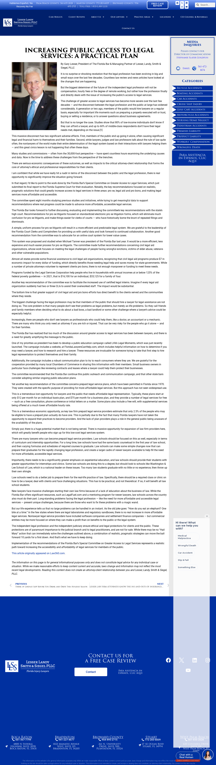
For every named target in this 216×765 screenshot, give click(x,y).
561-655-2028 (66, 3)
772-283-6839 (102, 3)
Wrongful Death (188, 147)
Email (186, 68)
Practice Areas (142, 17)
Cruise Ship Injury (189, 104)
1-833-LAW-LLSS (99, 6)
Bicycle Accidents (189, 88)
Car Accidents (187, 99)
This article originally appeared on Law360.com (38, 553)
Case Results (55, 17)
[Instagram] (182, 7)
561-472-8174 (202, 68)
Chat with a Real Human (188, 756)
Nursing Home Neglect (193, 120)
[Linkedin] (186, 3)
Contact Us (128, 28)
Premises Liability (189, 131)
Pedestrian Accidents (192, 126)
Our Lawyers (117, 17)
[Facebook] (177, 3)
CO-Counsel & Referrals (194, 17)
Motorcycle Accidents (193, 115)
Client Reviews (77, 17)
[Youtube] (186, 7)
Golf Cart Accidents (191, 109)
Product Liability (189, 136)
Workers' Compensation (193, 142)
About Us (96, 17)
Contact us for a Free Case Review (110, 658)
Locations (165, 17)
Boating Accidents (190, 93)
